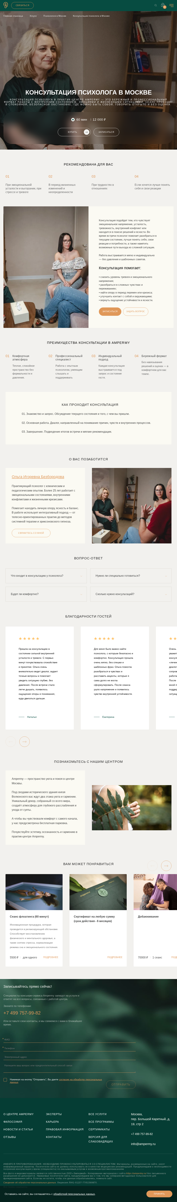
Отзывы (9, 1137)
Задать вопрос (135, 311)
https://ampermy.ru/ (136, 1173)
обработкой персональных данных (74, 1194)
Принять (159, 1194)
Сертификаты (99, 1129)
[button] (11, 741)
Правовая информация (65, 1129)
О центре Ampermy (18, 1114)
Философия (12, 1121)
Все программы (101, 1121)
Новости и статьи (18, 1129)
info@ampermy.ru (143, 1144)
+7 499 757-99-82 (22, 1013)
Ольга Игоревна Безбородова (38, 477)
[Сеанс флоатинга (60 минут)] (34, 920)
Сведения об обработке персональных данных (29, 1182)
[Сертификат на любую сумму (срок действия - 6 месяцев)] (98, 920)
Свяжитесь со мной (31, 533)
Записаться (106, 132)
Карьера (52, 1121)
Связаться (22, 5)
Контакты (54, 1137)
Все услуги (97, 1114)
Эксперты (54, 1114)
